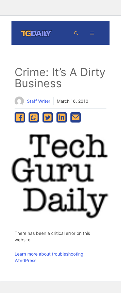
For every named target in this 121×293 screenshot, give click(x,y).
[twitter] (48, 117)
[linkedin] (61, 117)
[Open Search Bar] (76, 33)
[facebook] (20, 117)
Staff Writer (38, 101)
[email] (75, 117)
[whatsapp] (34, 117)
